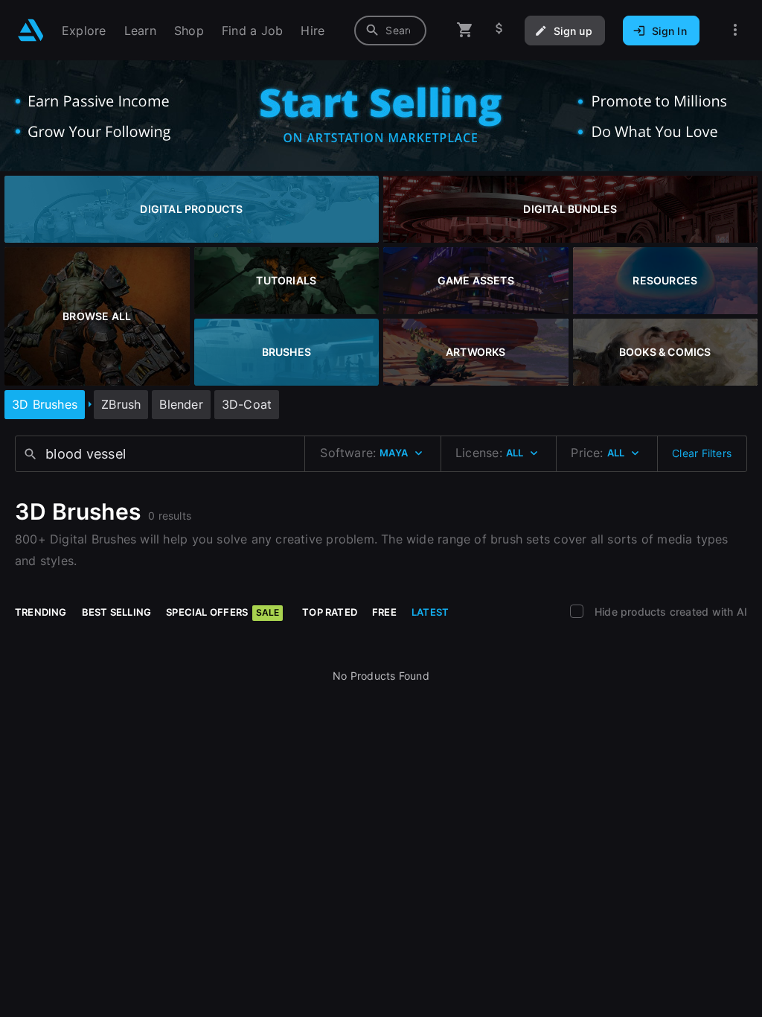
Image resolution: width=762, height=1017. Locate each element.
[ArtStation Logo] (31, 30)
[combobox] (390, 30)
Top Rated (329, 612)
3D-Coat (247, 404)
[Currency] (499, 30)
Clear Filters (701, 453)
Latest (430, 612)
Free (384, 612)
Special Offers (222, 612)
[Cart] (465, 30)
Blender (180, 404)
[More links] (735, 30)
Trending (41, 612)
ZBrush (121, 404)
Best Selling (117, 612)
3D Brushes (44, 404)
